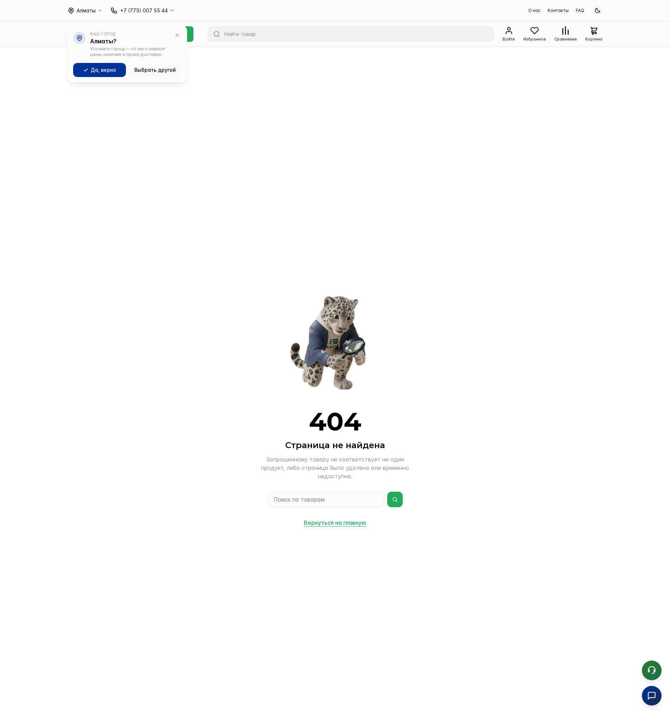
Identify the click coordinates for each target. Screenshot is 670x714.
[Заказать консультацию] (652, 670)
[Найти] (395, 499)
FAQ (580, 10)
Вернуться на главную (335, 522)
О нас (534, 10)
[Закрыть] (177, 35)
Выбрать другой (155, 70)
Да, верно (103, 70)
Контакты (558, 10)
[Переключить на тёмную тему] (597, 10)
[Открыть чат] (652, 696)
